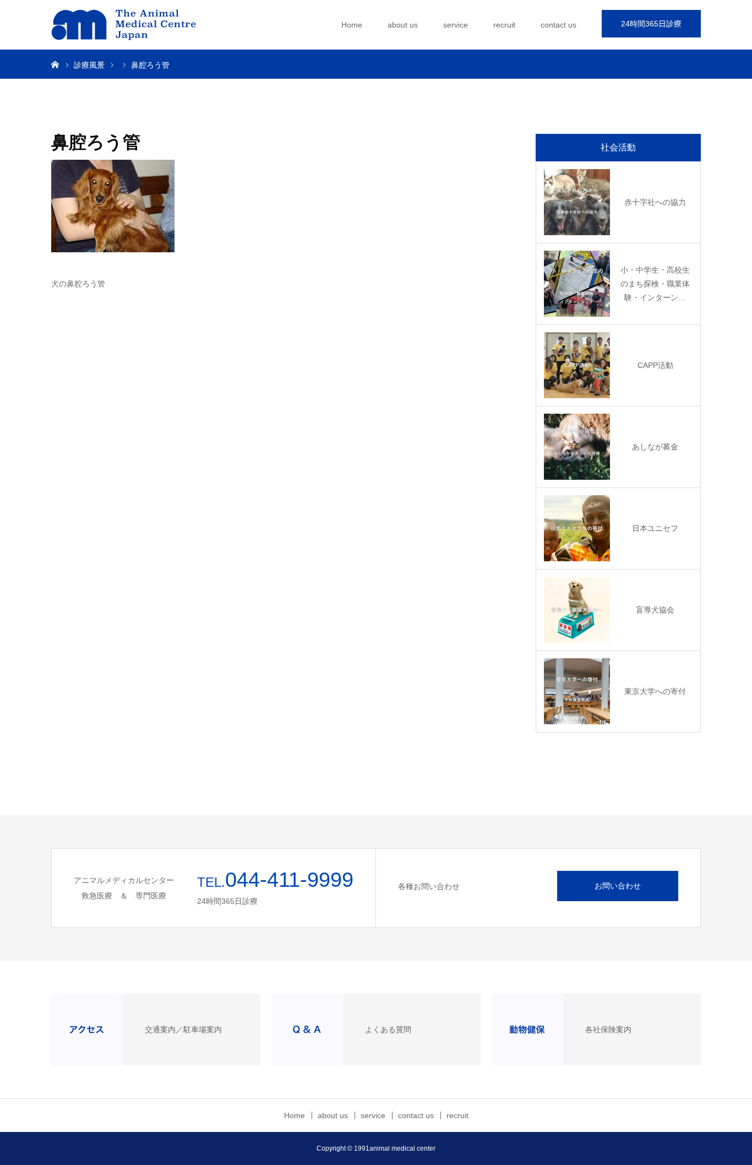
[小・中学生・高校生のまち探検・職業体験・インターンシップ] (577, 284)
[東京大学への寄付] (577, 691)
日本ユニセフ (655, 528)
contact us (558, 24)
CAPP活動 (655, 365)
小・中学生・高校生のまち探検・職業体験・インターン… (655, 283)
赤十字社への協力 (655, 202)
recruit (504, 24)
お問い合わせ (618, 885)
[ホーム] (55, 64)
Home (351, 24)
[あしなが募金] (577, 447)
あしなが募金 (655, 446)
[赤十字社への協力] (577, 202)
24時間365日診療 (651, 23)
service (455, 24)
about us (403, 24)
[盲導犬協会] (577, 610)
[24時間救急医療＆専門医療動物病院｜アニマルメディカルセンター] (133, 24)
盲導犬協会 (655, 609)
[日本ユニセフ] (577, 528)
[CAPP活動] (577, 365)
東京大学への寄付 (655, 691)
